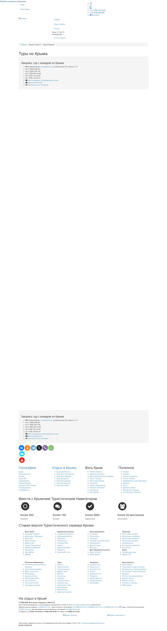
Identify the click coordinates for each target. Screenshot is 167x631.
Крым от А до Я (58, 32)
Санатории (94, 534)
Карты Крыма (127, 564)
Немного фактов (96, 471)
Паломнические (63, 580)
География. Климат (32, 534)
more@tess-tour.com (110, 607)
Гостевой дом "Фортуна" (132, 492)
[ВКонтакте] (21, 448)
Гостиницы (94, 538)
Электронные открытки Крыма (133, 567)
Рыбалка (60, 578)
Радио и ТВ (126, 554)
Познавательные (63, 569)
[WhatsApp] (51, 448)
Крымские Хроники (64, 592)
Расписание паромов (130, 540)
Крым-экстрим (30, 540)
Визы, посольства (31, 571)
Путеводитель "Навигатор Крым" (134, 569)
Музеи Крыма (95, 554)
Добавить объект (129, 487)
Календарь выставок (32, 585)
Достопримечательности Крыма (101, 476)
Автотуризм (94, 490)
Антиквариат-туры (64, 585)
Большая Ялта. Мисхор (27, 485)
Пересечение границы (33, 569)
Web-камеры (127, 585)
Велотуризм (94, 492)
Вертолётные (62, 589)
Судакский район (63, 547)
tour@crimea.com (44, 607)
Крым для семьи (63, 485)
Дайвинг (28, 554)
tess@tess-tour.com (95, 607)
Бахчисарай (94, 583)
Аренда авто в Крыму (131, 490)
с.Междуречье (24, 490)
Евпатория (61, 538)
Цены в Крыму (30, 580)
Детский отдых (95, 545)
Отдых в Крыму (59, 24)
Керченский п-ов (63, 552)
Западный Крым (96, 580)
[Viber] (45, 448)
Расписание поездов (130, 534)
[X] (39, 448)
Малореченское (25, 474)
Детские (60, 573)
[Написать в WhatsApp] (91, 6)
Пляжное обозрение (97, 487)
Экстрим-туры (62, 583)
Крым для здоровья (64, 476)
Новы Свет (23, 478)
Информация (57, 34)
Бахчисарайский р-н (64, 536)
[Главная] (23, 18)
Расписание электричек (131, 536)
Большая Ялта (62, 543)
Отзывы (57, 28)
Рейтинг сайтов (127, 580)
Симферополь (46, 66)
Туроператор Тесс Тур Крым (37, 85)
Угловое (22, 476)
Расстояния (126, 547)
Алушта (60, 545)
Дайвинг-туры (62, 571)
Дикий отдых (29, 543)
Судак (21, 471)
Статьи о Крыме (60, 37)
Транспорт (94, 483)
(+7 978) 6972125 (97, 12)
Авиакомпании (127, 543)
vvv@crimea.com (25, 609)
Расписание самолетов (131, 545)
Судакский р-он (95, 573)
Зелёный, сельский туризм (100, 540)
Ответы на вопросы (130, 476)
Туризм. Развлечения (33, 545)
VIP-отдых (93, 547)
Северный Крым (25, 483)
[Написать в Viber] (91, 3)
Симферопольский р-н (65, 534)
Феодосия (61, 550)
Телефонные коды (129, 552)
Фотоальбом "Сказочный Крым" (134, 571)
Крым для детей (63, 478)
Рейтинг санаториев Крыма (132, 576)
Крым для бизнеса (63, 471)
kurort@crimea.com (80, 607)
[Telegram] (33, 448)
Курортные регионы (97, 474)
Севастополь (62, 540)
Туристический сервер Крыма (80, 604)
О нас (125, 485)
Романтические (63, 567)
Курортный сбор (31, 576)
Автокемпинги (95, 543)
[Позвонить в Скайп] (91, 8)
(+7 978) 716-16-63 (98, 10)
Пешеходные (62, 587)
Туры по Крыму (95, 478)
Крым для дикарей (63, 481)
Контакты (126, 474)
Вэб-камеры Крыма (97, 481)
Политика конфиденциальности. (93, 623)
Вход (22, 4)
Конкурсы (125, 573)
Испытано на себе (32, 583)
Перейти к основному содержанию (13, 1)
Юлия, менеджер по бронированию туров (42, 80)
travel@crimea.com (73, 609)
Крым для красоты (63, 483)
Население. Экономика (33, 536)
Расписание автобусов (130, 538)
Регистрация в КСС (32, 578)
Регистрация (25, 9)
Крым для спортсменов (65, 474)
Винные (60, 564)
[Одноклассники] (27, 448)
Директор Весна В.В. (34, 82)
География (27, 467)
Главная (57, 19)
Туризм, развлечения (98, 485)
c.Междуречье (24, 481)
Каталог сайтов (127, 578)
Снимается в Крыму (129, 583)
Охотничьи (61, 576)
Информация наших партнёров (135, 481)
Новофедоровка (25, 487)
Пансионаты (94, 536)
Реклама (126, 483)
